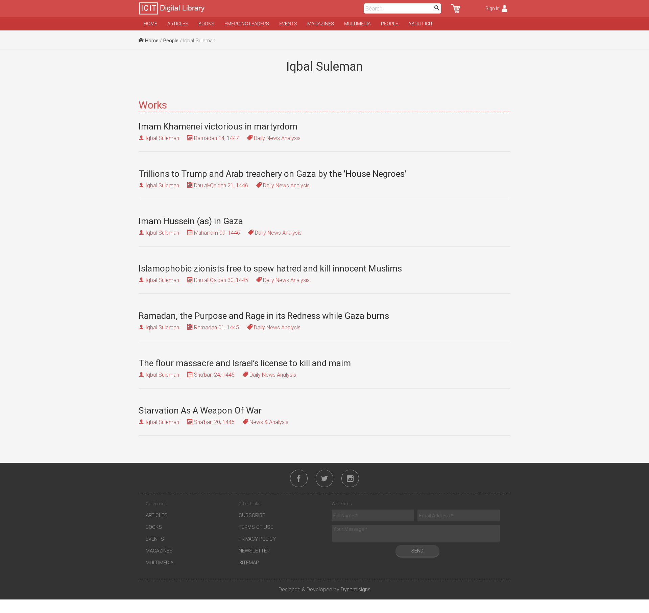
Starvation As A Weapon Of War (200, 410)
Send (417, 551)
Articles (177, 23)
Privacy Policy (257, 539)
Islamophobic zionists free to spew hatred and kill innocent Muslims (270, 268)
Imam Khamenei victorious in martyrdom (218, 126)
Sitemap (249, 563)
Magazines (320, 23)
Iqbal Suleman (162, 138)
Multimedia (357, 23)
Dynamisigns (355, 589)
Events (288, 23)
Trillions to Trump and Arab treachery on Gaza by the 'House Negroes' (272, 174)
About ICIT (420, 23)
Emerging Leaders (246, 23)
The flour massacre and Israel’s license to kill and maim (245, 363)
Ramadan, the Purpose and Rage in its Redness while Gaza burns (264, 316)
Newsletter (254, 551)
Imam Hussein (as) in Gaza (191, 221)
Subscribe (252, 515)
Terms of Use (256, 527)
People (389, 23)
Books (206, 23)
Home (150, 23)
